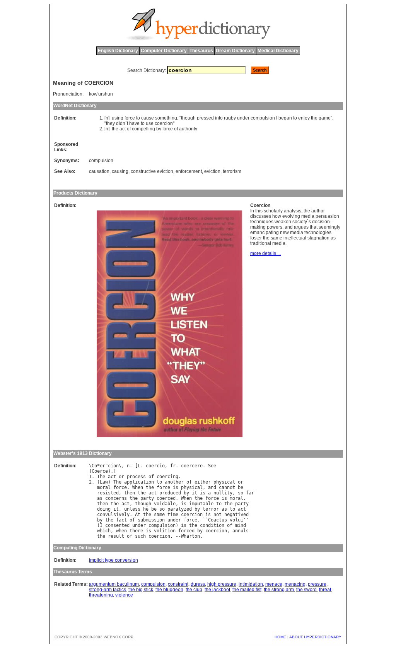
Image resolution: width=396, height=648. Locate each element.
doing (104, 509)
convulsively (113, 514)
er (102, 465)
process (136, 476)
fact (121, 520)
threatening (101, 595)
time (172, 514)
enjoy (304, 118)
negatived (236, 514)
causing (120, 171)
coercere (192, 465)
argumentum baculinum (114, 584)
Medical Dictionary (278, 50)
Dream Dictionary (235, 50)
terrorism (232, 171)
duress (198, 584)
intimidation (251, 584)
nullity (222, 493)
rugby (230, 118)
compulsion (263, 118)
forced (186, 530)
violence (124, 595)
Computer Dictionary (164, 50)
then (129, 493)
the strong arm (279, 589)
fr (173, 465)
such (140, 536)
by (158, 129)
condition (212, 525)
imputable (201, 503)
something (166, 118)
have (134, 123)
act (122, 129)
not (217, 514)
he (145, 509)
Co (94, 465)
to (138, 118)
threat (325, 589)
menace (273, 584)
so (240, 493)
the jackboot (217, 589)
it (194, 493)
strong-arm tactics (107, 589)
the (314, 118)
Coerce (100, 471)
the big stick (140, 589)
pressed (205, 118)
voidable (165, 503)
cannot (227, 487)
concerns (116, 498)
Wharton (190, 536)
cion (113, 465)
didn (120, 123)
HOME (280, 637)
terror (211, 509)
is (175, 487)
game (325, 118)
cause (147, 118)
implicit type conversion (113, 560)
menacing (295, 584)
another (174, 482)
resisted (108, 493)
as (99, 498)
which (104, 530)
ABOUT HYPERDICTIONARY (315, 637)
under (243, 118)
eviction (212, 171)
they (110, 123)
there (136, 530)
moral (104, 487)
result (116, 536)
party (147, 498)
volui (236, 520)
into (219, 118)
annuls (240, 530)
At (137, 514)
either (203, 482)
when (121, 530)
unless (132, 509)
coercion (164, 123)
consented (117, 525)
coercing (167, 476)
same (159, 514)
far (250, 493)
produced (170, 493)
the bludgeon (169, 589)
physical (224, 482)
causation (99, 171)
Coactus (217, 520)
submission (151, 520)
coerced (166, 498)
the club (194, 589)
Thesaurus (201, 50)
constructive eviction (152, 171)
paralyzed (179, 509)
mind (240, 525)
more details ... (265, 253)
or (121, 476)
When (137, 487)
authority (188, 129)
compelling (143, 129)
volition (165, 530)
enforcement (189, 171)
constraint (178, 584)
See (212, 465)
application (139, 482)
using (117, 118)
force (130, 118)
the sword (306, 589)
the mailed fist (246, 589)
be (240, 487)
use (150, 123)
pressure (317, 584)
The (101, 476)
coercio (155, 465)
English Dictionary (118, 50)
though (188, 118)
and (212, 487)
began (285, 118)
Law (104, 482)
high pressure (221, 584)
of (129, 129)
